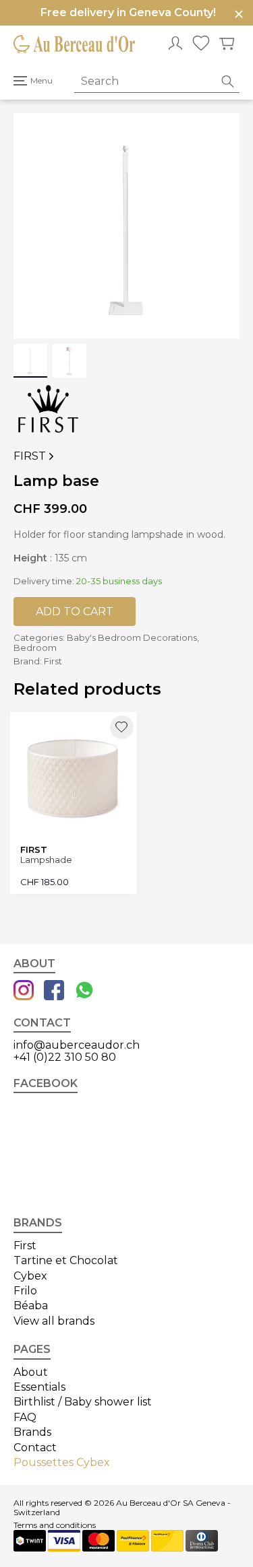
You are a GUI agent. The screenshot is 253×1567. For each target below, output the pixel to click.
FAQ (24, 1417)
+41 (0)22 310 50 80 (64, 1057)
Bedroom (35, 647)
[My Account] (175, 44)
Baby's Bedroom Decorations (132, 637)
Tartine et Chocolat (65, 1260)
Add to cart (74, 611)
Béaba (30, 1305)
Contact (35, 1447)
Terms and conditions (54, 1525)
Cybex (30, 1275)
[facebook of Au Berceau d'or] (54, 991)
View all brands (53, 1321)
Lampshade (46, 860)
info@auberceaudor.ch (76, 1045)
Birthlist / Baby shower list (82, 1401)
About (30, 1372)
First (35, 456)
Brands (32, 1432)
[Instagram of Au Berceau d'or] (23, 991)
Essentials (39, 1387)
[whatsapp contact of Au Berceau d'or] (84, 991)
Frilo (25, 1290)
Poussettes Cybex (61, 1462)
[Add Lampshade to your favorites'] (122, 727)
